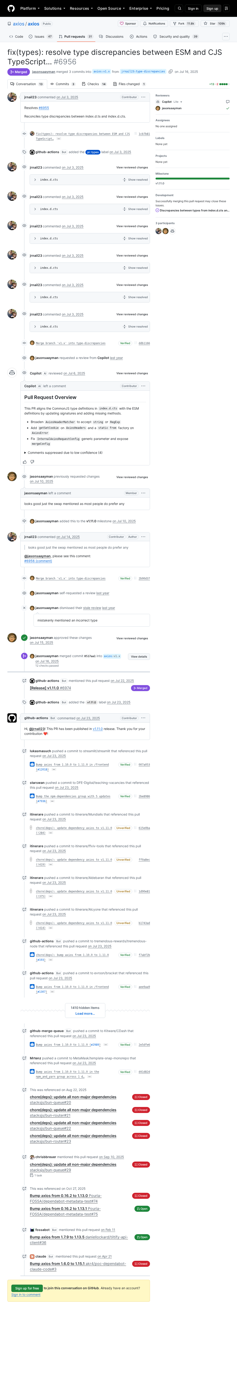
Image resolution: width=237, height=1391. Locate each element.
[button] (143, 97)
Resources (79, 8)
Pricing (162, 8)
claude (40, 1256)
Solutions (53, 8)
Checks (98, 84)
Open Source (109, 8)
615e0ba (144, 828)
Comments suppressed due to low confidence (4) (65, 452)
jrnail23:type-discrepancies (143, 71)
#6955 (44, 108)
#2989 (95, 1044)
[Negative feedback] (32, 462)
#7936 (41, 801)
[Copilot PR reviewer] (12, 372)
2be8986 (144, 796)
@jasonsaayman (37, 556)
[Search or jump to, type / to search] (179, 8)
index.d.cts (49, 179)
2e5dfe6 (144, 1044)
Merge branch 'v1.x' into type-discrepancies (71, 343)
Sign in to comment (26, 1294)
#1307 (41, 991)
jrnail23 (30, 97)
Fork (186, 23)
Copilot (35, 373)
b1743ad (144, 923)
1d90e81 (144, 891)
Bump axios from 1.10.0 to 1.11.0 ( (63, 1044)
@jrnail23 (37, 729)
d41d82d (144, 1071)
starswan (37, 783)
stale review (92, 608)
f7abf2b (144, 955)
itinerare (36, 814)
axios (18, 24)
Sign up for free (27, 1288)
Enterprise (138, 8)
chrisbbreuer (45, 1157)
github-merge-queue (47, 1031)
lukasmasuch (40, 751)
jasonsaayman (43, 72)
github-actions (47, 152)
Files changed (134, 84)
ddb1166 (144, 343)
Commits (67, 84)
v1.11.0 (91, 521)
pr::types (93, 152)
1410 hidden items (85, 1008)
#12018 (42, 769)
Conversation (31, 84)
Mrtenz (35, 1058)
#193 (40, 959)
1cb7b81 (144, 134)
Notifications (157, 23)
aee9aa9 (144, 987)
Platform (28, 8)
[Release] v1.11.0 (50, 688)
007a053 (144, 764)
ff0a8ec (144, 859)
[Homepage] (11, 8)
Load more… (85, 1013)
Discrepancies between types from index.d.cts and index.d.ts (194, 210)
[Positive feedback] (25, 462)
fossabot (42, 1230)
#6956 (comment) (38, 561)
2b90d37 (144, 578)
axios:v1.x (102, 71)
